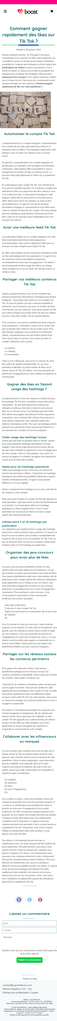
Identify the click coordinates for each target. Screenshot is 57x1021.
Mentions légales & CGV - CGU (17, 989)
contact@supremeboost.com (17, 985)
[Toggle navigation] (5, 12)
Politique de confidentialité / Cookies (20, 992)
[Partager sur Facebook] (19, 900)
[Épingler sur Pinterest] (40, 900)
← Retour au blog (28, 979)
